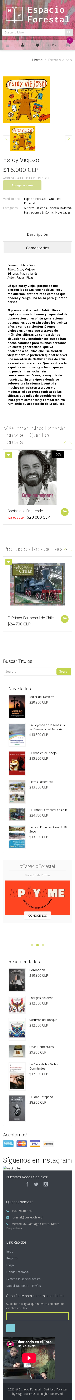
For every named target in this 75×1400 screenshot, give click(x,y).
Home (37, 59)
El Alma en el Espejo (43, 753)
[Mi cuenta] (22, 45)
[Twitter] (36, 1184)
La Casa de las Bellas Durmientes (43, 1066)
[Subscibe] (10, 1328)
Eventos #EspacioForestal (23, 1279)
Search (64, 671)
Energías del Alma (41, 998)
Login (10, 1265)
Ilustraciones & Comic (39, 212)
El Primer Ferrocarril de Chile (31, 618)
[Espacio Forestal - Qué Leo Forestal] (37, 14)
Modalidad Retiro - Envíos (23, 1286)
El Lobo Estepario (41, 1097)
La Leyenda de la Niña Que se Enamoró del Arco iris (47, 727)
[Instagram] (46, 1184)
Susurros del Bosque (43, 1020)
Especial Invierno (60, 208)
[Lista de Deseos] (37, 46)
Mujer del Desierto (42, 697)
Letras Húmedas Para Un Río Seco (49, 829)
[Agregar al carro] (65, 512)
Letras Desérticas (41, 782)
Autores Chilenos (35, 208)
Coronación (37, 970)
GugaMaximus (26, 1394)
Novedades (63, 212)
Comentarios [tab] (37, 247)
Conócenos (37, 915)
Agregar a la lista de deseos (26, 178)
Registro (12, 1258)
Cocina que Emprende (25, 511)
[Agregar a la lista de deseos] (8, 455)
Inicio (9, 1251)
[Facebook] (27, 1184)
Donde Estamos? (17, 1272)
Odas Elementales (41, 1047)
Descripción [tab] (37, 234)
